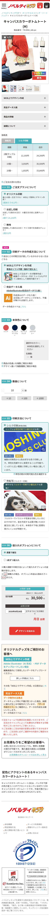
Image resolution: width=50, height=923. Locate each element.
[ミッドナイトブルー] (14, 325)
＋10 (8, 398)
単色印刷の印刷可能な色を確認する (31, 474)
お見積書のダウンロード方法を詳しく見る (27, 754)
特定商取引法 (10, 827)
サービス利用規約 (35, 824)
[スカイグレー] (32, 325)
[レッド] (6, 325)
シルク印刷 (23, 140)
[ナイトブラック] (23, 325)
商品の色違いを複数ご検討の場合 (18, 363)
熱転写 (8, 140)
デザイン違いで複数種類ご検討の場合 (20, 366)
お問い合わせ (33, 833)
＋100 (24, 398)
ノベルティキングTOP (10, 13)
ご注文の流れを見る (12, 182)
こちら (23, 306)
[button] (45, 59)
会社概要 (8, 824)
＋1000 (40, 398)
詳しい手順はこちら (25, 678)
